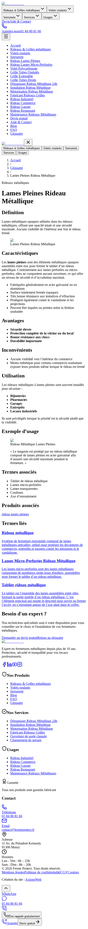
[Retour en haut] (6, 888)
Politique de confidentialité (42, 872)
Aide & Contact (20, 21)
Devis (6, 21)
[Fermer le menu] (28, 142)
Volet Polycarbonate (23, 68)
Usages (48, 17)
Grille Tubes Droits (23, 80)
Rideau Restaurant (22, 110)
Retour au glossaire (50, 637)
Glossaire (16, 133)
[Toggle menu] (6, 36)
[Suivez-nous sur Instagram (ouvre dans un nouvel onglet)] (19, 666)
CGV (64, 872)
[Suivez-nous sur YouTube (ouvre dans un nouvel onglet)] (14, 666)
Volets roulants (57, 10)
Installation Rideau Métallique (30, 87)
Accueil (15, 45)
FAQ (13, 130)
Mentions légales (13, 872)
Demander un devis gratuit (19, 637)
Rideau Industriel (21, 99)
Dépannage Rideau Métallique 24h (33, 84)
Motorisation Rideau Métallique (31, 91)
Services (29, 17)
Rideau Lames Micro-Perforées (31, 64)
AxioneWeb (33, 879)
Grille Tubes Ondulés (24, 72)
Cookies (73, 872)
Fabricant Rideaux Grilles (27, 95)
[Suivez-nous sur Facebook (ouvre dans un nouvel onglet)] (4, 666)
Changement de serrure (25, 740)
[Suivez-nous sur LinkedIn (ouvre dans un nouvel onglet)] (9, 666)
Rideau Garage (20, 107)
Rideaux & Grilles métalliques (21, 10)
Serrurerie (9, 17)
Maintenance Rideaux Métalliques (33, 114)
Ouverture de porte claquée (28, 736)
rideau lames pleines (15, 514)
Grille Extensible (21, 76)
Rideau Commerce (22, 103)
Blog (13, 126)
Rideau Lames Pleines (25, 61)
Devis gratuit (19, 118)
